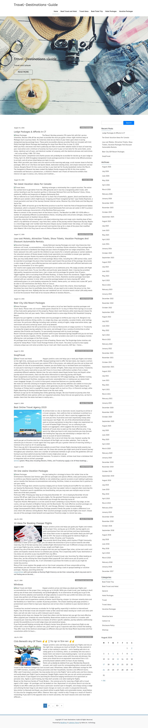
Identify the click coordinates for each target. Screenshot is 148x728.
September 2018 (108, 530)
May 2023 (105, 276)
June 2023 (105, 271)
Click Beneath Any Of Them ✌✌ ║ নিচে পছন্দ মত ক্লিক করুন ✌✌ (44, 641)
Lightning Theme (74, 722)
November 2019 (107, 467)
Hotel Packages (86, 127)
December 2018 (107, 517)
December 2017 (107, 571)
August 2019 (106, 480)
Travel (104, 600)
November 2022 (107, 303)
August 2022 (106, 317)
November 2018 (107, 521)
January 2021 (107, 403)
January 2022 (107, 349)
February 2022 (107, 344)
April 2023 (106, 280)
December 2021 (107, 353)
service (16, 461)
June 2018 (105, 544)
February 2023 (107, 289)
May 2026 (105, 180)
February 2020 (107, 453)
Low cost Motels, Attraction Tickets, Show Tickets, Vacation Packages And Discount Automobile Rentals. (117, 144)
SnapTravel (19, 355)
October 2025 (107, 212)
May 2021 (105, 385)
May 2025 (105, 235)
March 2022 (106, 339)
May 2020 (105, 439)
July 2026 (105, 171)
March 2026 (106, 189)
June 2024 (105, 244)
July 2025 (105, 226)
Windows (18, 584)
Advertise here (107, 616)
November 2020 (107, 412)
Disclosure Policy (108, 625)
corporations (18, 572)
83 (58, 705)
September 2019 (108, 476)
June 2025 (105, 230)
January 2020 (107, 458)
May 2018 (105, 549)
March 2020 (106, 449)
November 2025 (107, 208)
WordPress (63, 722)
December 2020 (107, 408)
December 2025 (107, 203)
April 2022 (106, 335)
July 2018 (105, 539)
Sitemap (105, 630)
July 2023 (105, 267)
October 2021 (107, 362)
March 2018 (106, 558)
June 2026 (105, 176)
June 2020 (105, 435)
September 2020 (108, 421)
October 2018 (107, 526)
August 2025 (106, 221)
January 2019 (107, 512)
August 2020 (106, 426)
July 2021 (105, 376)
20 (118, 664)
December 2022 (107, 299)
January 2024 (107, 249)
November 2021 (107, 358)
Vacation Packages (85, 234)
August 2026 (106, 167)
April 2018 (106, 553)
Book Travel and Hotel (84, 351)
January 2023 (107, 294)
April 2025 (106, 239)
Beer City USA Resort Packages (29, 303)
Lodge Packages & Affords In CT (30, 132)
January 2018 (107, 567)
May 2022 (105, 330)
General (105, 591)
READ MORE (23, 72)
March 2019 (106, 503)
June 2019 (105, 489)
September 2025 (108, 217)
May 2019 (105, 494)
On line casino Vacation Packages (31, 471)
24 (104, 670)
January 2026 (107, 199)
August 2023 (106, 262)
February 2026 (107, 194)
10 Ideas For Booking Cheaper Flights (33, 523)
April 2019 (106, 499)
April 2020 (106, 444)
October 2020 (107, 417)
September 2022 (108, 312)
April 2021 (106, 389)
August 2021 (106, 371)
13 (118, 659)
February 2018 (107, 562)
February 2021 (107, 399)
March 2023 (106, 285)
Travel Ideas (87, 180)
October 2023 (107, 253)
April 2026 (106, 185)
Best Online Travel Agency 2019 (30, 407)
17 (104, 664)
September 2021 (108, 367)
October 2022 (107, 308)
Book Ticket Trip (86, 403)
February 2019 (107, 508)
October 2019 (107, 471)
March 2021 (106, 394)
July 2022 (105, 321)
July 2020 (105, 430)
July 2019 (105, 485)
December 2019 (107, 462)
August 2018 (106, 535)
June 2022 (105, 326)
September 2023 (108, 258)
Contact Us (106, 621)
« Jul (103, 681)
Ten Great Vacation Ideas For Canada (32, 184)
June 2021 (105, 380)
